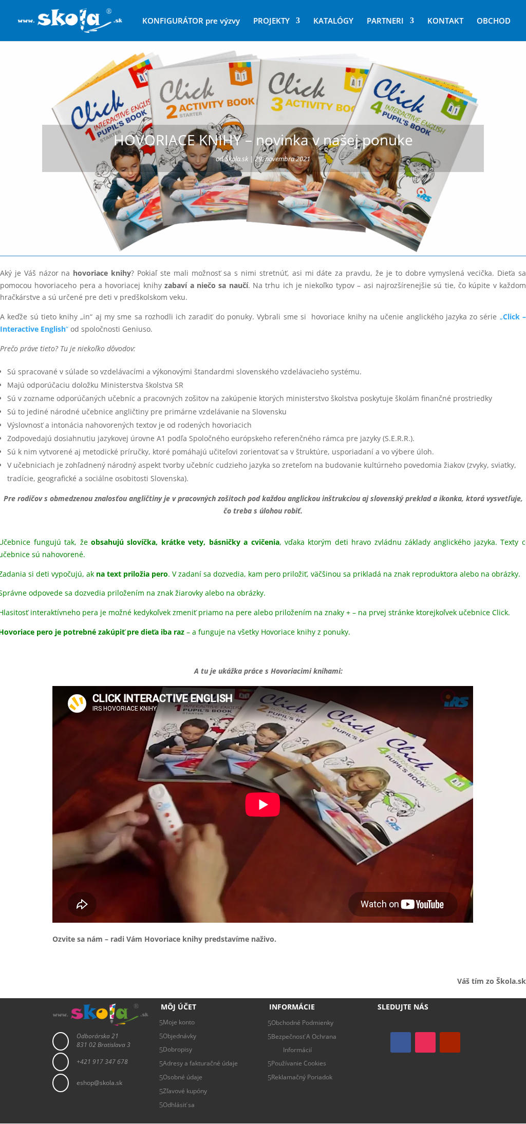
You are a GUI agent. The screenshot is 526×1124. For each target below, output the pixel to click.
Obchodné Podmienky (302, 1022)
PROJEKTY (271, 21)
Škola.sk (236, 158)
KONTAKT (445, 21)
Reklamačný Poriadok (301, 1077)
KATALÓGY (333, 21)
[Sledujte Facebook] (400, 1042)
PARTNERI (385, 21)
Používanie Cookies (298, 1063)
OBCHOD (494, 21)
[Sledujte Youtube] (450, 1042)
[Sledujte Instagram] (425, 1042)
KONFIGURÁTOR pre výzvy (191, 21)
